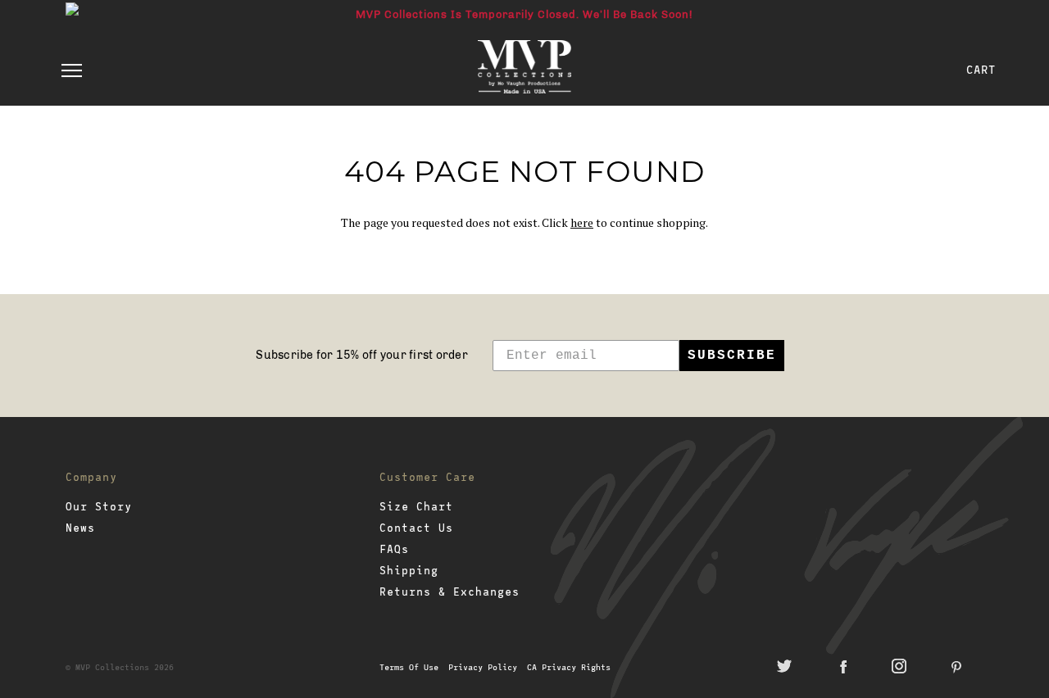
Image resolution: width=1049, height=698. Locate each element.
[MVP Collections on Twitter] (784, 666)
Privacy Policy (485, 667)
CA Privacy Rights (569, 667)
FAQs (394, 548)
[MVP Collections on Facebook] (841, 666)
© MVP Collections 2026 (120, 667)
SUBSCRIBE (732, 355)
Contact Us (416, 527)
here (581, 222)
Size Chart (416, 506)
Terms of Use (408, 667)
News (80, 527)
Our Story (99, 506)
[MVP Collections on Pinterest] (956, 666)
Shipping (408, 570)
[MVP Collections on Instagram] (899, 666)
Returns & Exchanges (449, 591)
